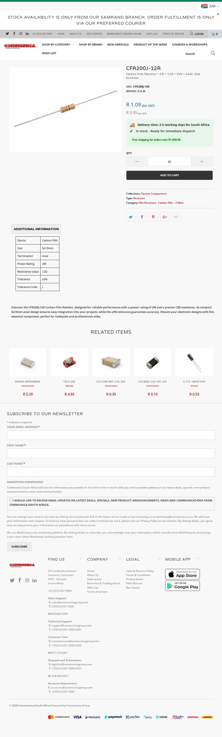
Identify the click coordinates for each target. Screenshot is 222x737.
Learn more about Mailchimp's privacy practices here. (40, 537)
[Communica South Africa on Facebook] (14, 34)
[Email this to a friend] (176, 217)
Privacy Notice (135, 579)
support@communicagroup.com (71, 625)
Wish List (152, 34)
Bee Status (133, 587)
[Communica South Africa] (20, 46)
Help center (94, 34)
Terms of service (173, 34)
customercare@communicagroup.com (75, 641)
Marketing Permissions (25, 482)
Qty (129, 153)
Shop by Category (56, 44)
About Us (75, 34)
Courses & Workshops (189, 44)
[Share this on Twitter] (130, 217)
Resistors (139, 198)
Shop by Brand (90, 44)
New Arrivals (118, 44)
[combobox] (202, 54)
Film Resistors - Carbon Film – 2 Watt (161, 202)
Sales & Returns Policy (140, 571)
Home (61, 34)
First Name (16, 445)
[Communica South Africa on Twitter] (7, 34)
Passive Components (154, 193)
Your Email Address (23, 427)
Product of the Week (150, 44)
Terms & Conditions (138, 575)
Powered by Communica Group (70, 705)
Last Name (16, 463)
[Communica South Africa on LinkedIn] (27, 34)
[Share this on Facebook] (142, 217)
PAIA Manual (134, 583)
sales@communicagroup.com (70, 602)
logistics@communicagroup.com (72, 664)
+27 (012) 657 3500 (42, 34)
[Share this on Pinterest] (153, 217)
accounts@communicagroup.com (72, 687)
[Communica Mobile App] (182, 578)
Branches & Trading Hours (124, 34)
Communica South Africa (35, 705)
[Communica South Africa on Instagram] (20, 34)
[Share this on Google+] (164, 217)
